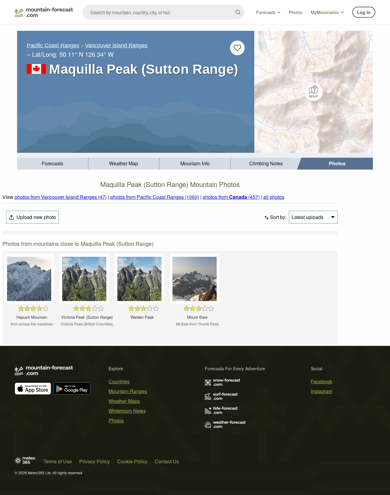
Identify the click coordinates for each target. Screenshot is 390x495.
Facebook (321, 381)
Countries (118, 381)
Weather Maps (124, 400)
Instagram (321, 391)
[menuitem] (52, 164)
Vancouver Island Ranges (116, 45)
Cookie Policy (132, 461)
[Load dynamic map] (313, 92)
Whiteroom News (127, 410)
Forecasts (265, 12)
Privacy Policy (94, 461)
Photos (295, 12)
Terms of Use (58, 461)
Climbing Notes (266, 163)
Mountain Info (195, 163)
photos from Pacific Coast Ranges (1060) (154, 196)
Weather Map (123, 163)
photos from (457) (231, 196)
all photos (273, 196)
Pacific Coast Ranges (53, 45)
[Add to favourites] (237, 48)
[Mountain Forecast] (44, 12)
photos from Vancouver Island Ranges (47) (61, 196)
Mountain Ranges (127, 391)
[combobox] (163, 12)
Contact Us (167, 461)
